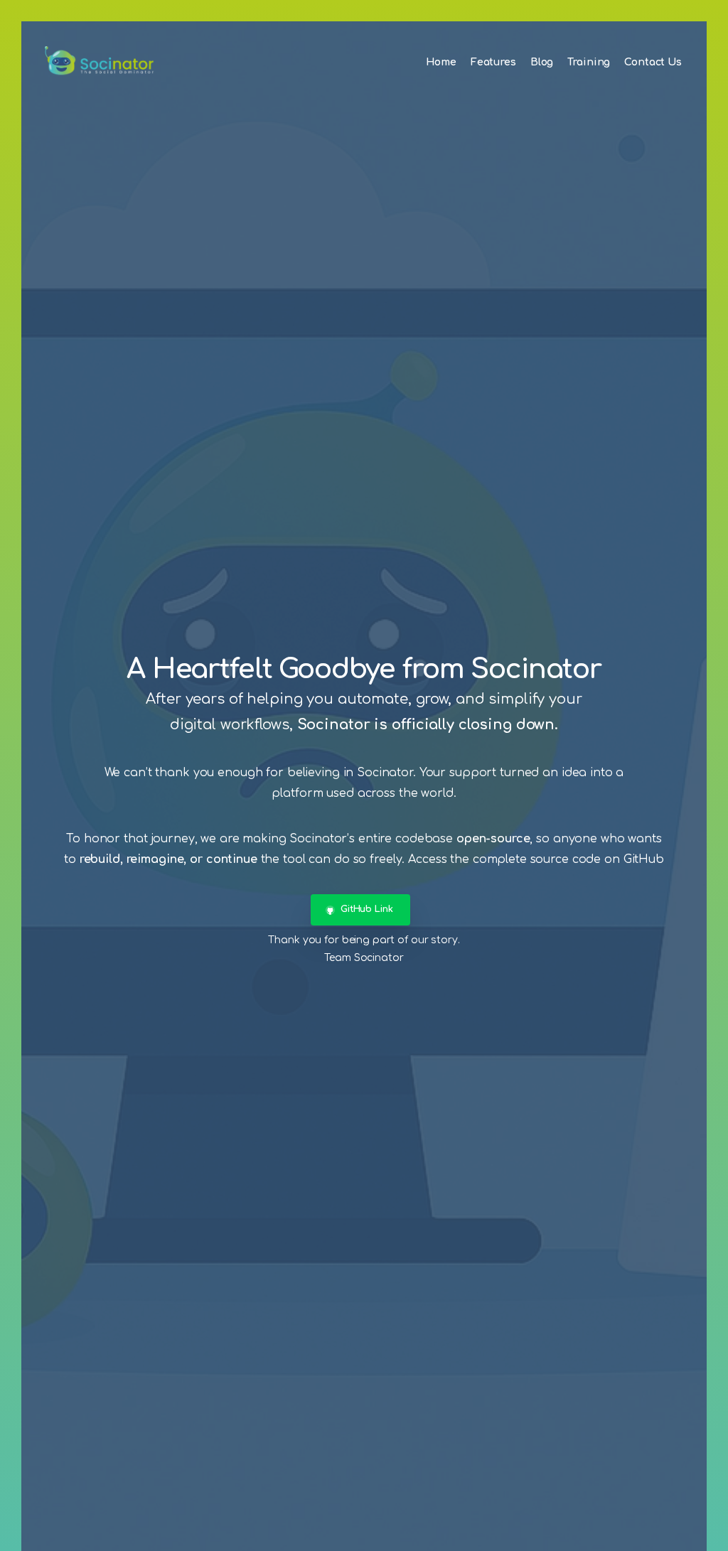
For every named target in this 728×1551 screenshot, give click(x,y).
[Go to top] (689, 1533)
